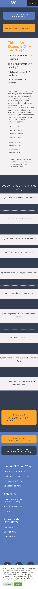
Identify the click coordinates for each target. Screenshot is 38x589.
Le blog (7, 511)
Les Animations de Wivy (14, 471)
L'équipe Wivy (10, 532)
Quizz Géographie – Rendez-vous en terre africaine (19, 315)
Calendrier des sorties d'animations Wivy (13, 500)
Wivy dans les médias (13, 506)
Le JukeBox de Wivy (13, 481)
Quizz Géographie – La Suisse (19, 218)
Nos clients (8, 527)
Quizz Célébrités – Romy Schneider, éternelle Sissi (19, 359)
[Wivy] (13, 2)
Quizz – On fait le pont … (19, 337)
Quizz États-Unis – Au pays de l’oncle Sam (19, 273)
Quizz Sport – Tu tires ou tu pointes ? (19, 239)
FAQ (5, 541)
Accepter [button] (18, 584)
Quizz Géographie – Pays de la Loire (19, 293)
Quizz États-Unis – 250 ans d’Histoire (19, 252)
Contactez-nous (11, 536)
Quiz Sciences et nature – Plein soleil (19, 198)
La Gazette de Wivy (12, 486)
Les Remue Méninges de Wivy (17, 476)
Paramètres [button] (7, 584)
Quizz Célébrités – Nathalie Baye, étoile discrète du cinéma (19, 383)
